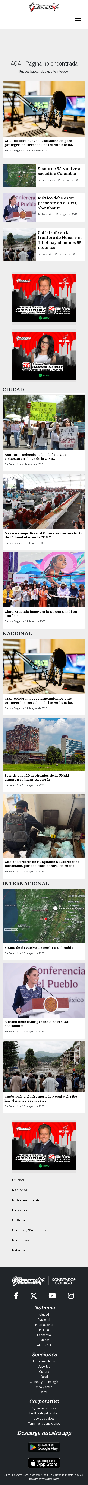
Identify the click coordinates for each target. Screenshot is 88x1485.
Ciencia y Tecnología (29, 1230)
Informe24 (44, 1345)
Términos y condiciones (44, 1423)
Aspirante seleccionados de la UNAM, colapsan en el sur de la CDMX (36, 457)
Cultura (18, 1220)
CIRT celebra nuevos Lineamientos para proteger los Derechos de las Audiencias (39, 143)
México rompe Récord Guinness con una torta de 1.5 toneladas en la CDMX (43, 535)
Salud (44, 1376)
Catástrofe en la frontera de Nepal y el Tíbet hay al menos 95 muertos (41, 1099)
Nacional (19, 1190)
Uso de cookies (44, 1418)
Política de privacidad (44, 1413)
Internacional (44, 1324)
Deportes (19, 1210)
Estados (18, 1250)
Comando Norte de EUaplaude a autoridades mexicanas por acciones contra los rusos (42, 864)
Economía (20, 1240)
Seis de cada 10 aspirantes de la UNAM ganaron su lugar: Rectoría (37, 777)
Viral (44, 1391)
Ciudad (18, 1180)
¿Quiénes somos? (44, 1408)
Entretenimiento (26, 1200)
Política (44, 1329)
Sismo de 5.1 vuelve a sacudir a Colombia (39, 948)
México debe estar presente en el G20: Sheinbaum (57, 203)
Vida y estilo (44, 1386)
